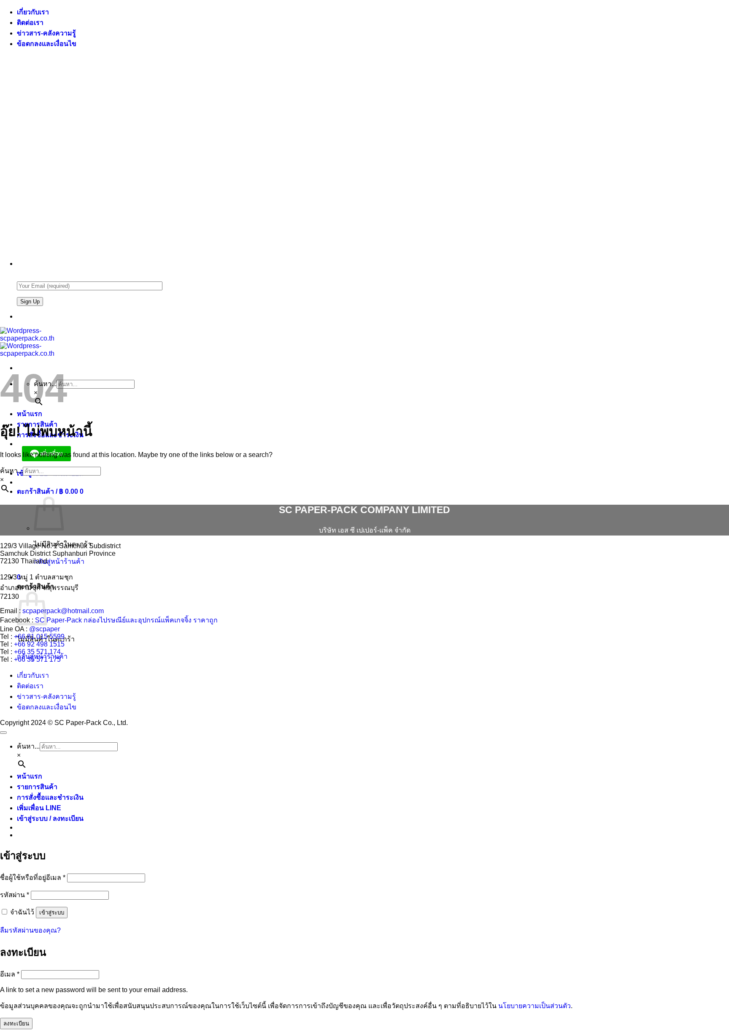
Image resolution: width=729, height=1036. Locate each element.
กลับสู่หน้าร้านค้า (59, 561)
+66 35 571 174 (37, 651)
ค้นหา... (11, 470)
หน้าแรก (29, 413)
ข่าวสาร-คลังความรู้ (46, 33)
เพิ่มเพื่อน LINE (39, 807)
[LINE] (20, 316)
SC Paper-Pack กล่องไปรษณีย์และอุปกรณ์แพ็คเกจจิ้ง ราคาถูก (126, 620)
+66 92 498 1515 (39, 644)
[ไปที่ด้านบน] (3, 732)
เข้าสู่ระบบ (51, 912)
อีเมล (9, 974)
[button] (50, 491)
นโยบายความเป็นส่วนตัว (534, 1005)
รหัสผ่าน (14, 894)
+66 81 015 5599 (39, 636)
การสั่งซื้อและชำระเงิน (50, 797)
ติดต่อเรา (30, 22)
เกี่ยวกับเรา (33, 12)
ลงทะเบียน (16, 1023)
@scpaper (44, 629)
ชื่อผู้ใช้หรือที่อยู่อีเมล (32, 877)
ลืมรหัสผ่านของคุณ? (30, 930)
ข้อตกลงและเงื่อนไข (46, 43)
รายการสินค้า (37, 786)
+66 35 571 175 (37, 659)
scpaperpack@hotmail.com (63, 610)
